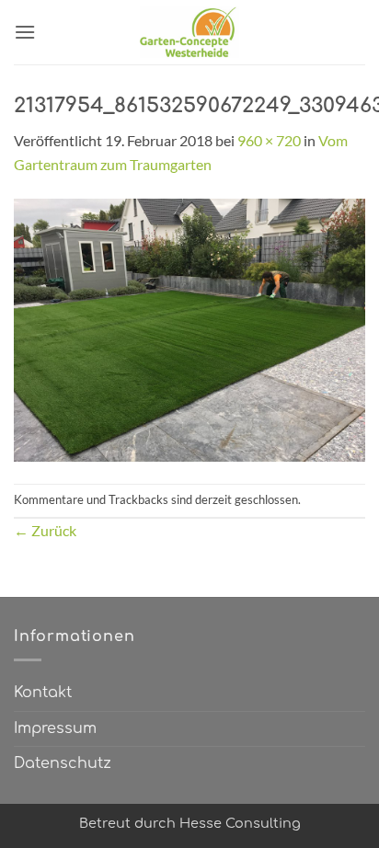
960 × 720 (269, 140)
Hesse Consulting (240, 823)
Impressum (55, 728)
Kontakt (43, 692)
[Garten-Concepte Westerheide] (189, 32)
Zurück (45, 530)
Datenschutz (62, 763)
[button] (25, 31)
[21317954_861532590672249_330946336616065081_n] (189, 328)
